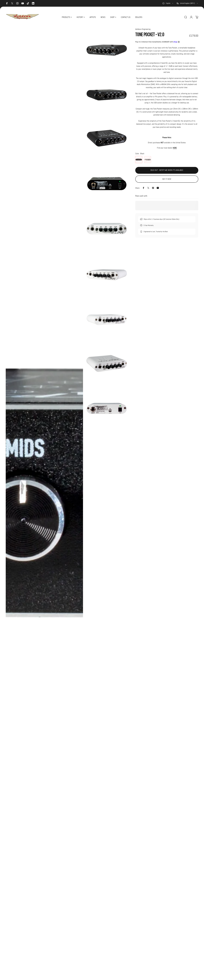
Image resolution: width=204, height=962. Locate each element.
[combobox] (168, 3)
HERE (175, 147)
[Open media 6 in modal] (106, 228)
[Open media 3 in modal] (106, 94)
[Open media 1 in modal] (44, 494)
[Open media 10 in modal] (106, 408)
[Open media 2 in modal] (106, 49)
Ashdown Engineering (142, 29)
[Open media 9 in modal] (106, 363)
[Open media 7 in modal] (106, 273)
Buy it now (166, 179)
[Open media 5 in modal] (106, 183)
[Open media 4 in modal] (106, 138)
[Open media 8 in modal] (106, 318)
